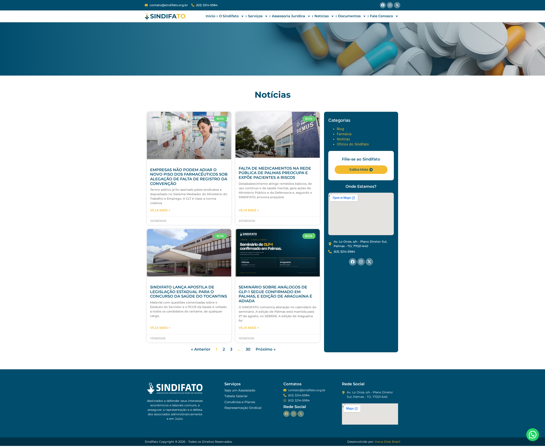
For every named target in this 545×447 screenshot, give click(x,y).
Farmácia (344, 134)
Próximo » (266, 349)
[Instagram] (390, 5)
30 (248, 349)
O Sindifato (229, 16)
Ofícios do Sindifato (353, 144)
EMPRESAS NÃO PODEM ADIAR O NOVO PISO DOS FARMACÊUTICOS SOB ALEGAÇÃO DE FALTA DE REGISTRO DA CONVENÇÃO (189, 177)
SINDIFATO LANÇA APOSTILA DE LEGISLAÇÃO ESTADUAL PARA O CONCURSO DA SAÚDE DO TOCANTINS (188, 292)
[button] (532, 434)
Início (210, 16)
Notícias (321, 16)
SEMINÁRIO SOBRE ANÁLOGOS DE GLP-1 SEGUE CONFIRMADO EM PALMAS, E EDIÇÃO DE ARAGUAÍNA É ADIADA (275, 294)
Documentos (349, 16)
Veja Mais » (160, 210)
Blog (340, 129)
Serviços (255, 16)
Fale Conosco (381, 16)
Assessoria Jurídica (288, 16)
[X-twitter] (397, 5)
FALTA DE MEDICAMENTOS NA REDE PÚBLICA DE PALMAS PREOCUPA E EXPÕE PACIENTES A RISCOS (275, 173)
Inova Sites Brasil (387, 442)
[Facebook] (383, 5)
